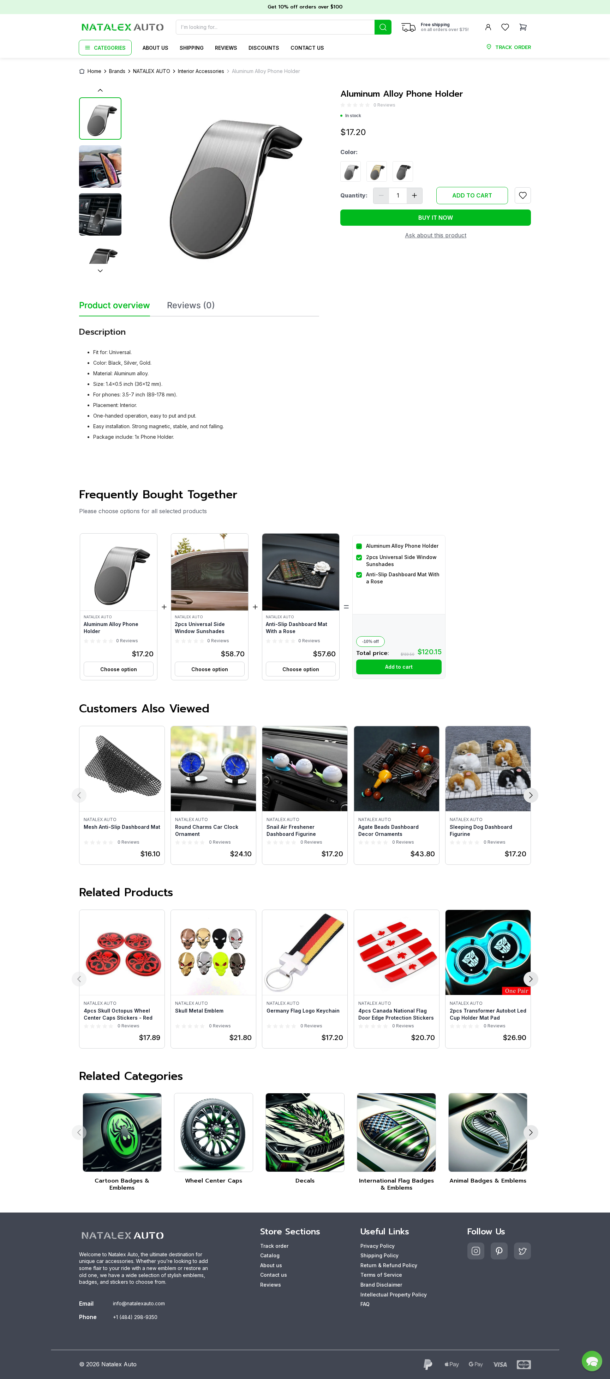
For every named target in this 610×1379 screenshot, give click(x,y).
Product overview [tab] (114, 305)
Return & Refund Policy (388, 1265)
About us (155, 48)
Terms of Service (381, 1275)
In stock (353, 115)
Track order (274, 1246)
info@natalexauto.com (139, 1303)
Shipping (192, 48)
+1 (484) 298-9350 (135, 1317)
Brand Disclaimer (381, 1285)
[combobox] (283, 27)
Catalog (270, 1255)
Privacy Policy (377, 1246)
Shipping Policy (379, 1255)
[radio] (342, 105)
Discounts (264, 48)
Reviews (226, 48)
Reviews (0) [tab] (191, 305)
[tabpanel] (199, 381)
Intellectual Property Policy (393, 1295)
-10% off (370, 641)
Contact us (307, 48)
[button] (118, 606)
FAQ (365, 1304)
